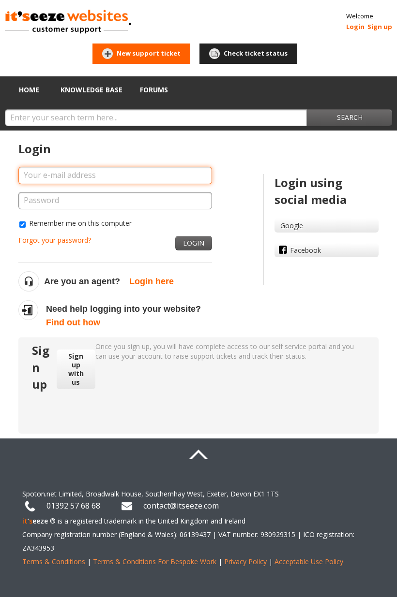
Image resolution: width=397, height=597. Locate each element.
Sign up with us (76, 369)
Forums (154, 89)
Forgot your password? (54, 240)
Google (291, 225)
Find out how (73, 322)
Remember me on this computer (80, 223)
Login (193, 243)
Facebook (305, 250)
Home (29, 89)
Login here (151, 281)
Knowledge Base (91, 89)
